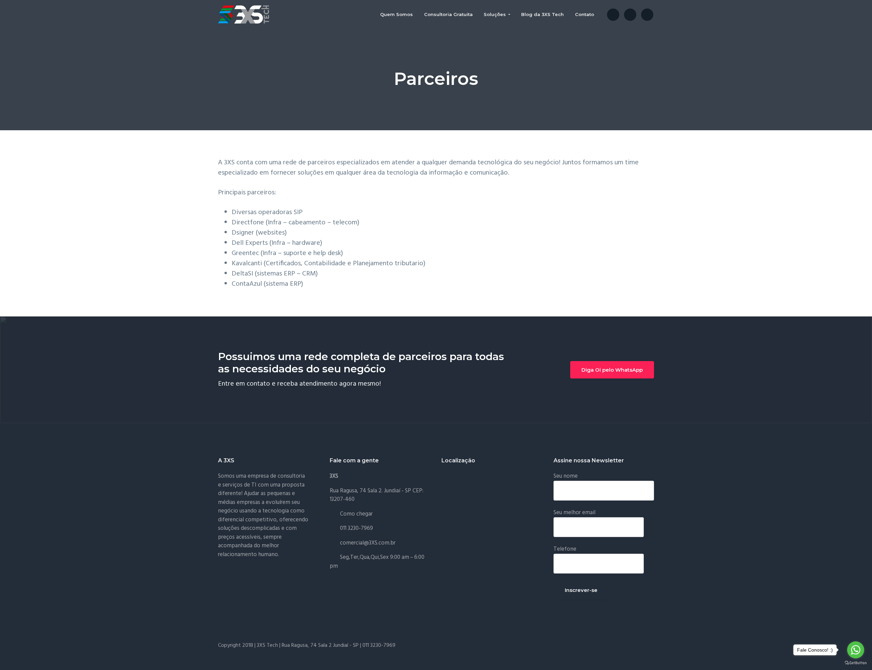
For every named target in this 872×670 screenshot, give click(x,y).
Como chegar (356, 514)
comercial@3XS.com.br (367, 543)
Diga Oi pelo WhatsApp (612, 370)
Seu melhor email (574, 512)
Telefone (565, 549)
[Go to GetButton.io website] (856, 663)
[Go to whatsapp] (855, 649)
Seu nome (566, 476)
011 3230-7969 (356, 528)
